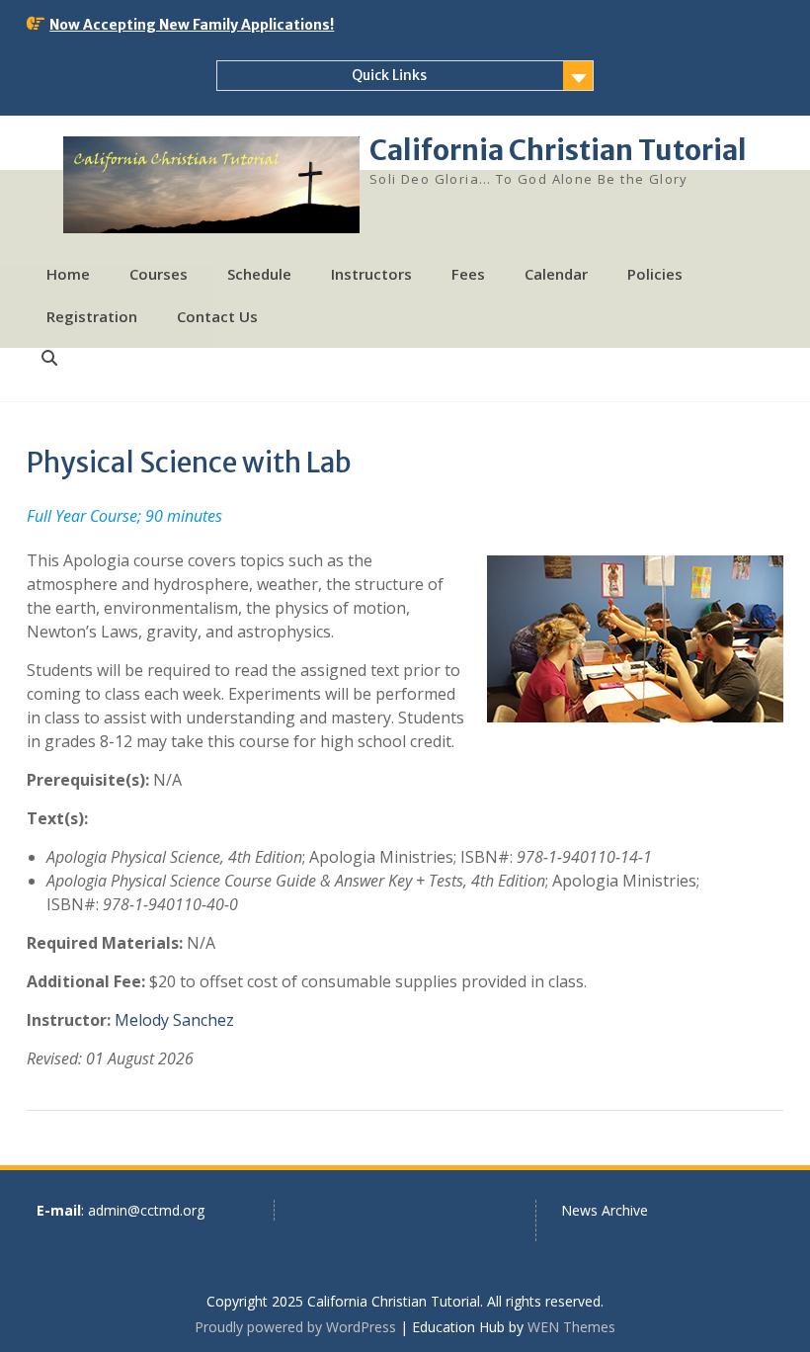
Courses (158, 274)
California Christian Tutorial (558, 150)
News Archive (604, 1210)
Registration (91, 316)
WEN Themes (571, 1326)
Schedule (259, 274)
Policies (655, 274)
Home (68, 274)
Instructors (371, 274)
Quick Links (389, 75)
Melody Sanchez (174, 1020)
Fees (468, 274)
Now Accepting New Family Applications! (191, 25)
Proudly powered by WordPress (295, 1326)
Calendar (556, 274)
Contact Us (217, 316)
